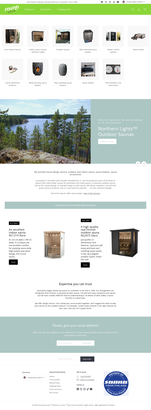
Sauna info (45, 9)
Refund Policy (55, 383)
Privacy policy (55, 380)
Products (29, 9)
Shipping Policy (55, 386)
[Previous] (138, 163)
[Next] (144, 163)
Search (52, 376)
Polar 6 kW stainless (92, 193)
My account (54, 392)
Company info (64, 9)
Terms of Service (56, 389)
